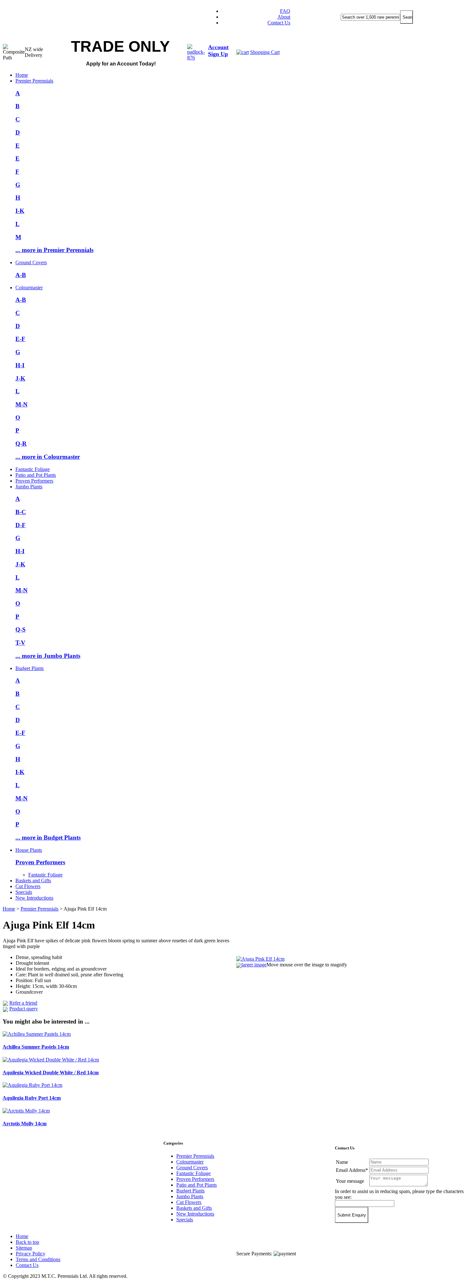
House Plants (28, 850)
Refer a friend (23, 1003)
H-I (19, 365)
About (283, 17)
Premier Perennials (34, 80)
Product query (23, 1008)
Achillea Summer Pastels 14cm (36, 1047)
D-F (20, 525)
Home (21, 75)
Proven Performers (34, 481)
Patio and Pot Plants (35, 475)
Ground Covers (31, 262)
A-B (20, 275)
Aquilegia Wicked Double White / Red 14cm (51, 1072)
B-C (20, 512)
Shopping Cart (265, 52)
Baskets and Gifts (33, 880)
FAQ (285, 11)
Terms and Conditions (38, 1259)
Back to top (27, 1242)
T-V (20, 642)
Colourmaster (29, 287)
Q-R (21, 443)
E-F (20, 339)
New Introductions (34, 898)
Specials (23, 892)
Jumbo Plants (28, 486)
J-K (20, 378)
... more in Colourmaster (47, 456)
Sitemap (24, 1248)
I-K (19, 210)
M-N (21, 404)
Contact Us (278, 22)
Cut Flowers (27, 886)
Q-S (20, 629)
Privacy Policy (30, 1253)
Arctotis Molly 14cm (25, 1123)
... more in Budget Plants (48, 837)
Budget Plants (29, 668)
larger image (254, 964)
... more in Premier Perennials (54, 250)
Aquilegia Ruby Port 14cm (32, 1098)
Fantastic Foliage (32, 469)
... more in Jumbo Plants (47, 655)
